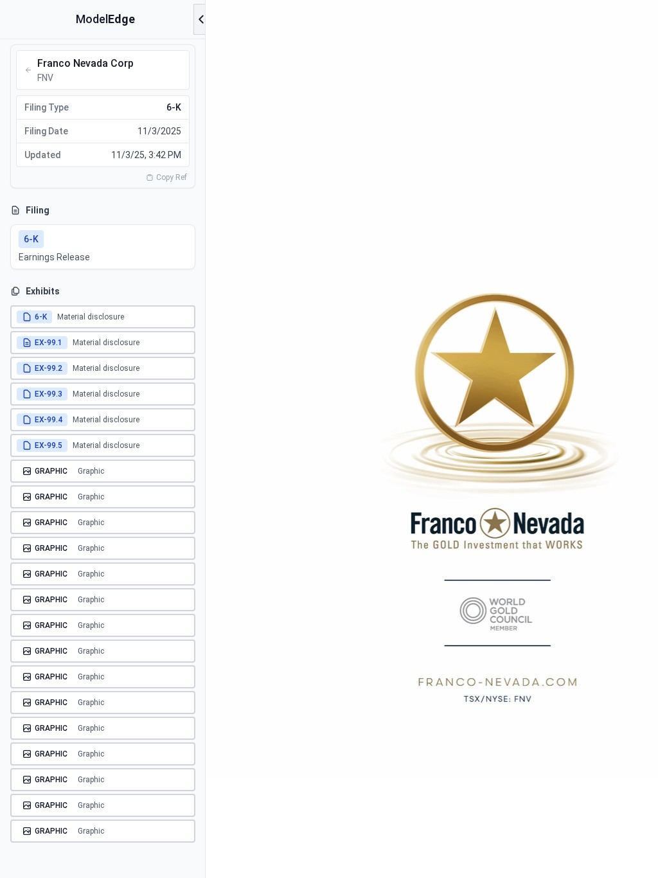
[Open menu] (201, 19)
